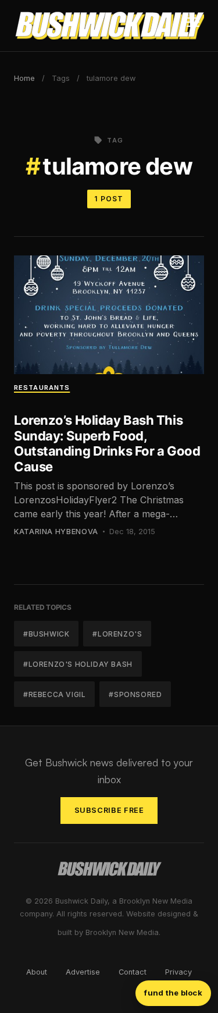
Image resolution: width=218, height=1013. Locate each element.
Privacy (178, 972)
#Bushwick (46, 634)
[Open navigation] (193, 25)
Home (24, 78)
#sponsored (135, 694)
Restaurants (42, 387)
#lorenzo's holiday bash (78, 664)
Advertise (83, 972)
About (36, 972)
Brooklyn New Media (122, 932)
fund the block (173, 992)
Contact (132, 972)
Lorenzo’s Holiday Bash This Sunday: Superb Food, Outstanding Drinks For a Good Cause (107, 443)
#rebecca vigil (54, 694)
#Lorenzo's (117, 634)
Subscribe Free (109, 810)
